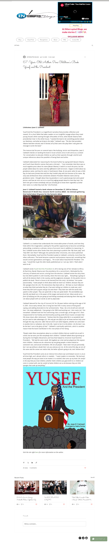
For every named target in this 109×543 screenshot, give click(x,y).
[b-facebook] (80, 538)
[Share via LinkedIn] (32, 462)
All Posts (16, 45)
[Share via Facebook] (24, 462)
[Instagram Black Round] (86, 538)
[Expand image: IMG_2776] (54, 216)
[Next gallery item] (84, 216)
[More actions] (85, 57)
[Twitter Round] (83, 538)
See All (93, 477)
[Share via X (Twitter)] (28, 462)
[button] (92, 45)
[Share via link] (36, 462)
